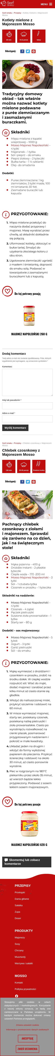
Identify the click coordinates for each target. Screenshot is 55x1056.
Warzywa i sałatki (24, 963)
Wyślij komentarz (15, 427)
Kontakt (19, 983)
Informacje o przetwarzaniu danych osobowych (27, 1029)
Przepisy (17, 13)
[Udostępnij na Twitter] (28, 51)
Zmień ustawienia (27, 1049)
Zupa (17, 912)
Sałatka (19, 905)
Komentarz (7, 366)
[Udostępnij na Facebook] (22, 51)
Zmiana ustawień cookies (27, 1025)
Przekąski (20, 892)
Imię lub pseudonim (11, 400)
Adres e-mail (8, 413)
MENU (46, 4)
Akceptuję (27, 1038)
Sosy (17, 944)
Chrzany (19, 950)
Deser (18, 918)
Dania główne (22, 899)
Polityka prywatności (25, 989)
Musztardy (20, 957)
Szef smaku (7, 13)
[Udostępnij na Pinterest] (34, 51)
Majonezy (20, 937)
